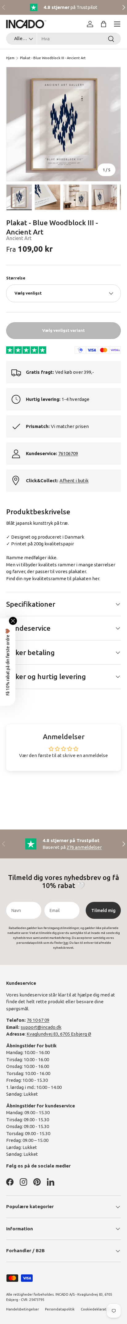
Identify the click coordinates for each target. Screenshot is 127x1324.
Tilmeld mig (103, 910)
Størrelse (15, 278)
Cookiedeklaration (96, 1309)
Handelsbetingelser (22, 1309)
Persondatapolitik (60, 1309)
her (95, 578)
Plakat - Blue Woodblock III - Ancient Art (53, 58)
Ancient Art (18, 238)
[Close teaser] (13, 621)
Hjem (10, 58)
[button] (103, 24)
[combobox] (63, 39)
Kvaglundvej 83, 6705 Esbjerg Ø (59, 1034)
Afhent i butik (73, 480)
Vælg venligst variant (63, 330)
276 (84, 847)
